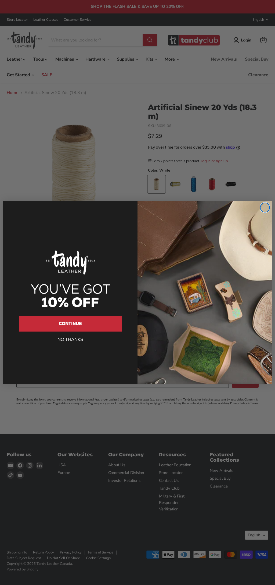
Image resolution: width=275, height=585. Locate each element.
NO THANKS (70, 339)
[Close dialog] (265, 207)
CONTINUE (70, 323)
